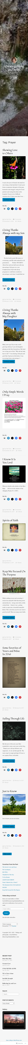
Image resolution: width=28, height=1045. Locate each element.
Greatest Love (6, 963)
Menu (15, 77)
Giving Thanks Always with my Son (13, 231)
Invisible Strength (7, 978)
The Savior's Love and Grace (9, 867)
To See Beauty (6, 877)
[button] (10, 1023)
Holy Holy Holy (7, 959)
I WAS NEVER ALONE (9, 968)
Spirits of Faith (10, 520)
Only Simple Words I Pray (13, 393)
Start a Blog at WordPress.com (14, 1040)
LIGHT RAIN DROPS (8, 880)
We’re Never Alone (7, 973)
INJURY (4, 887)
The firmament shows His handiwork (11, 885)
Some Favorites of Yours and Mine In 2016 (11, 651)
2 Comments (18, 637)
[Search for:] (10, 994)
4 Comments (18, 299)
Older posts (7, 854)
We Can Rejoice (6, 869)
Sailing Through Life (13, 718)
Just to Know (9, 791)
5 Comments (18, 381)
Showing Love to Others (9, 151)
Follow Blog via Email (9, 895)
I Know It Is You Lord (9, 461)
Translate (14, 926)
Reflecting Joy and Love (9, 983)
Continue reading (8, 200)
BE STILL (5, 872)
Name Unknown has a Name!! (10, 882)
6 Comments (18, 219)
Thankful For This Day (8, 874)
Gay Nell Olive (7, 219)
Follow (6, 913)
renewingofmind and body (14, 68)
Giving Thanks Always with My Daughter (10, 313)
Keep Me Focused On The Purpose (13, 573)
